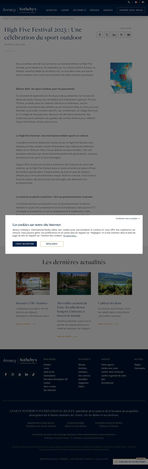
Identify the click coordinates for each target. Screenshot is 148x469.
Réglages (52, 244)
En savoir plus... (70, 235)
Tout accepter (25, 244)
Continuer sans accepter (126, 218)
